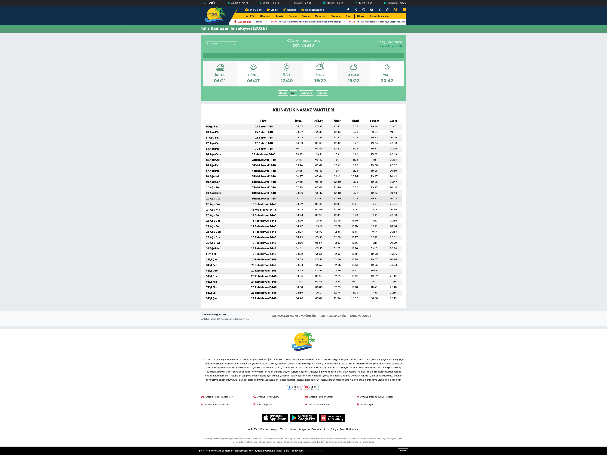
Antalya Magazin (333, 316)
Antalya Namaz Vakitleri (321, 397)
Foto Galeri (255, 10)
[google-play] (304, 418)
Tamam (403, 450)
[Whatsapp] (317, 387)
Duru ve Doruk (360, 316)
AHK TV (250, 16)
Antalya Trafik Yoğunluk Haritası (376, 397)
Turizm (292, 16)
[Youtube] (306, 387)
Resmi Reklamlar (379, 16)
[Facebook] (289, 387)
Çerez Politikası (313, 450)
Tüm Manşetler (264, 404)
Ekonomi (335, 16)
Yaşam (306, 16)
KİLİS (293, 93)
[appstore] (275, 418)
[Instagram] (300, 387)
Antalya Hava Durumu (268, 397)
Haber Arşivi (367, 404)
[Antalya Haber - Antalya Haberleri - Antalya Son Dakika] (215, 15)
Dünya (361, 16)
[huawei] (332, 418)
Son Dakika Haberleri (319, 404)
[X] (295, 387)
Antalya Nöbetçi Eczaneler (219, 397)
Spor (349, 16)
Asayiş (279, 16)
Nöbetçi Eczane (314, 10)
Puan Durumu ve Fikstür (217, 404)
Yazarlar (291, 10)
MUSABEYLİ (306, 93)
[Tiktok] (312, 387)
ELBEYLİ (283, 93)
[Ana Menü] (403, 9)
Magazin (320, 16)
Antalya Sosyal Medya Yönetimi (294, 316)
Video (274, 10)
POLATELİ (322, 93)
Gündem (265, 16)
